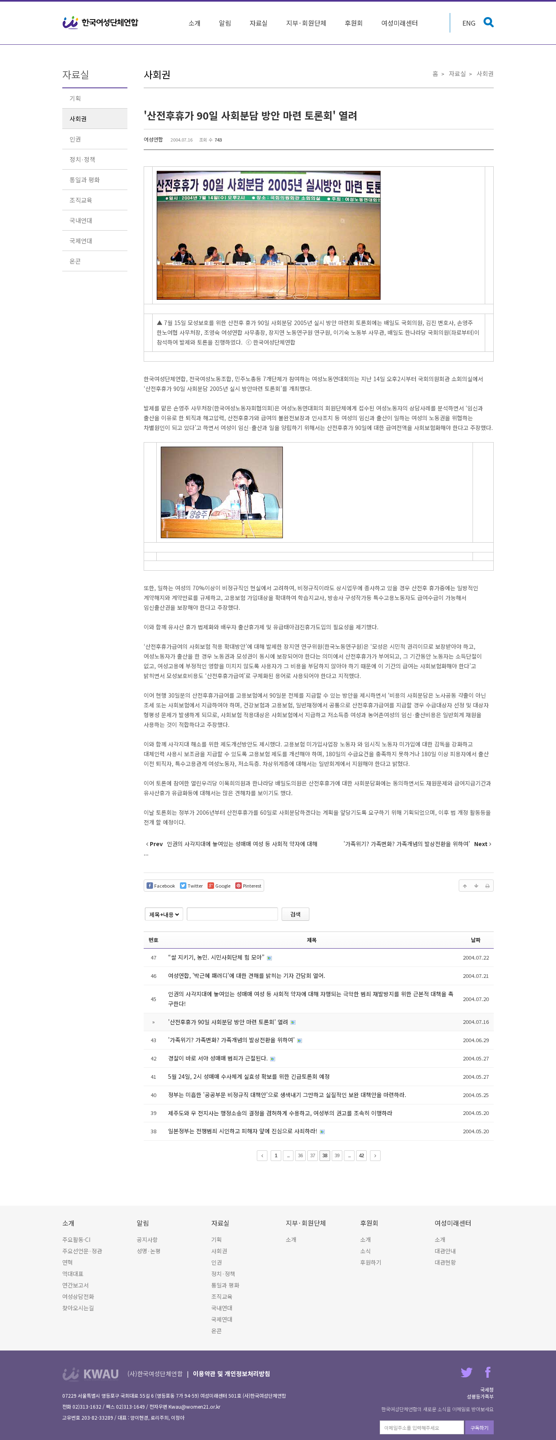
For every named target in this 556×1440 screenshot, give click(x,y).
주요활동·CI (76, 1239)
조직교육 (81, 200)
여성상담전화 (78, 1296)
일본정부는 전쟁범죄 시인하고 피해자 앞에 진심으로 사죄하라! (243, 1131)
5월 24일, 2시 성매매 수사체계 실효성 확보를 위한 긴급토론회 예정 (249, 1076)
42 (361, 1156)
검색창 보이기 (489, 22)
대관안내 (445, 1251)
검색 (295, 914)
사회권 (78, 118)
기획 (75, 98)
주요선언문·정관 (82, 1251)
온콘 (75, 261)
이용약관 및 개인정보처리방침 (231, 1373)
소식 (365, 1251)
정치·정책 (82, 159)
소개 (194, 23)
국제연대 (81, 240)
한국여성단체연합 (100, 23)
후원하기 (370, 1262)
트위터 (467, 1372)
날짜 (476, 940)
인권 (75, 139)
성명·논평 (149, 1251)
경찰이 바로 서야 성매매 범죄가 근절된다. (218, 1058)
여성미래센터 (399, 23)
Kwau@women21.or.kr (194, 1406)
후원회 (354, 23)
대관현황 (445, 1262)
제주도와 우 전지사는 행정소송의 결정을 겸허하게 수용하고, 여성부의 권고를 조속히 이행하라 (280, 1113)
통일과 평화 (85, 179)
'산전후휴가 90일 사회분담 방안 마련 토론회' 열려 (250, 115)
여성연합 (153, 139)
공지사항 (147, 1239)
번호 (153, 940)
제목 (312, 940)
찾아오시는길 (78, 1308)
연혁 (67, 1262)
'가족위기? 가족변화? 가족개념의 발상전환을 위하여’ (232, 1040)
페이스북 (488, 1372)
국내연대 (81, 220)
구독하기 (479, 1427)
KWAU (90, 1374)
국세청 (487, 1389)
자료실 (259, 23)
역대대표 (72, 1274)
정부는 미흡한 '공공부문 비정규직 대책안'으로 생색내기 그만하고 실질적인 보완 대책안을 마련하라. (287, 1095)
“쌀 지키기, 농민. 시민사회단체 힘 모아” (217, 957)
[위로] (465, 885)
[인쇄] (487, 885)
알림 (225, 23)
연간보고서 (75, 1285)
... (288, 1156)
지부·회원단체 (306, 23)
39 (337, 1156)
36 (300, 1156)
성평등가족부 (480, 1396)
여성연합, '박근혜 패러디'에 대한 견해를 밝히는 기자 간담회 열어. (246, 975)
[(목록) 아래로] (476, 885)
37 (312, 1156)
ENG (468, 23)
